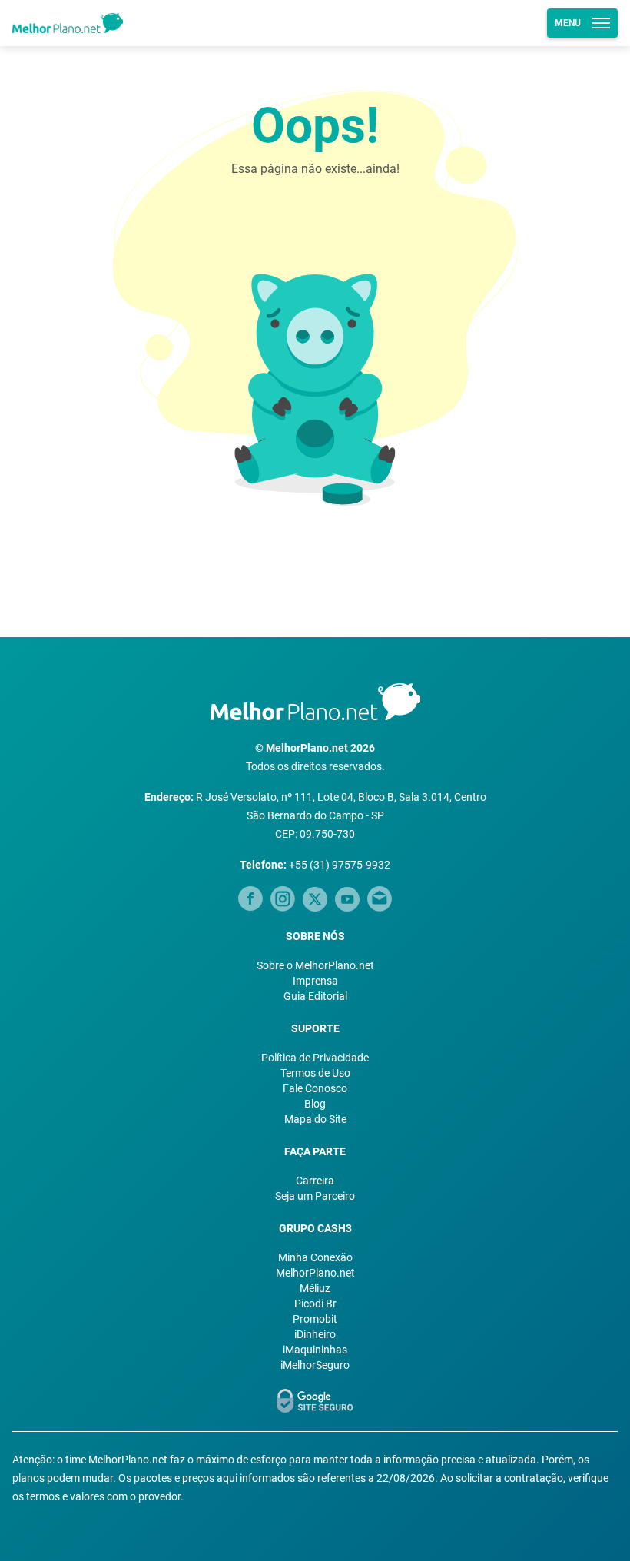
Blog (315, 1104)
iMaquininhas (315, 1349)
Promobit (315, 1319)
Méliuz (315, 1288)
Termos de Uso (315, 1073)
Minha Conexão (315, 1257)
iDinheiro (315, 1334)
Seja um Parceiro (315, 1196)
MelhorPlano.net (315, 1273)
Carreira (315, 1180)
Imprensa (315, 981)
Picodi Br (315, 1303)
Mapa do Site (315, 1119)
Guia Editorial (315, 996)
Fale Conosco (315, 1088)
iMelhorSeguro (315, 1365)
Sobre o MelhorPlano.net (315, 965)
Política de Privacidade (315, 1057)
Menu (568, 23)
